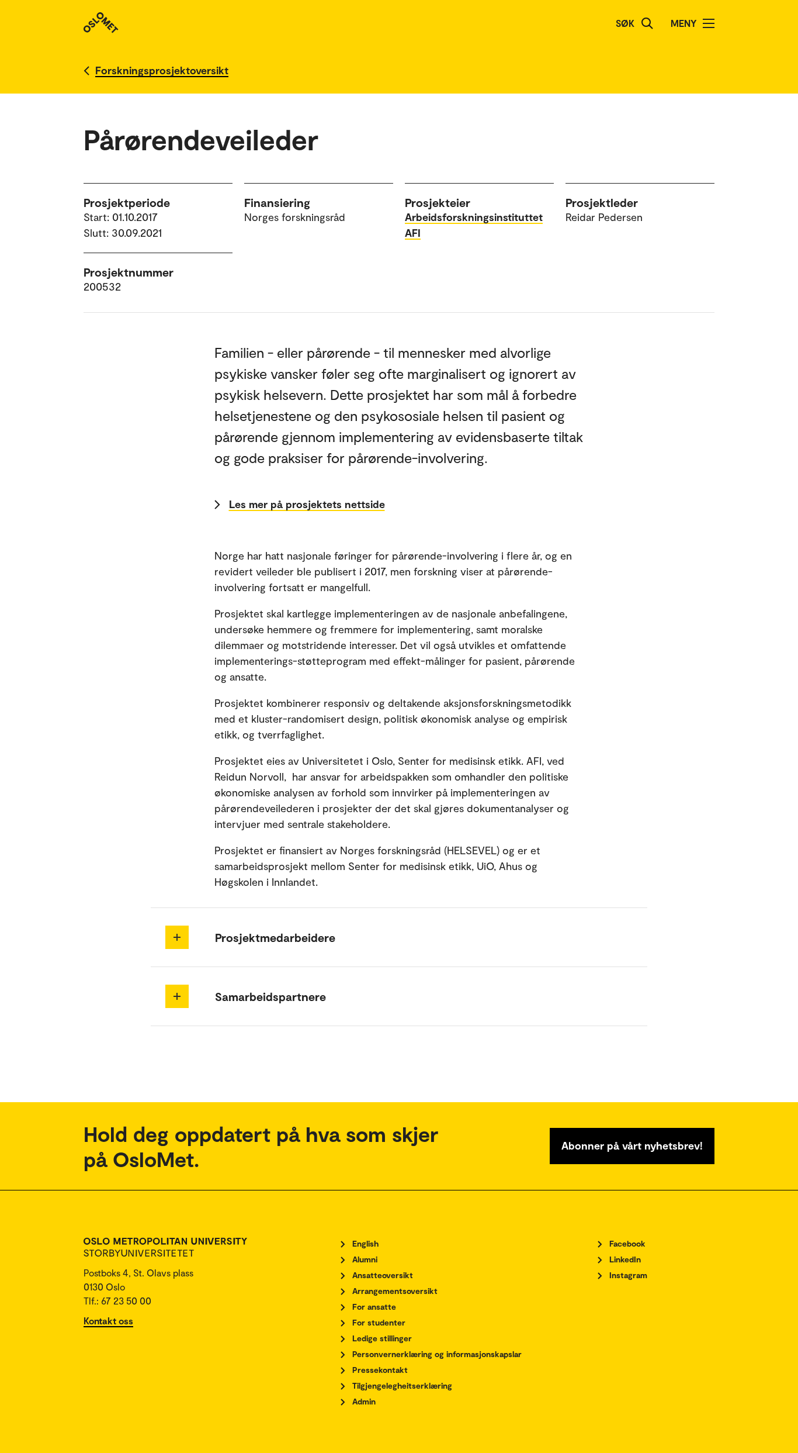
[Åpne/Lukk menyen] (708, 23)
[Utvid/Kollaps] (177, 937)
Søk (625, 23)
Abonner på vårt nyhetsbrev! (632, 1145)
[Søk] (647, 23)
